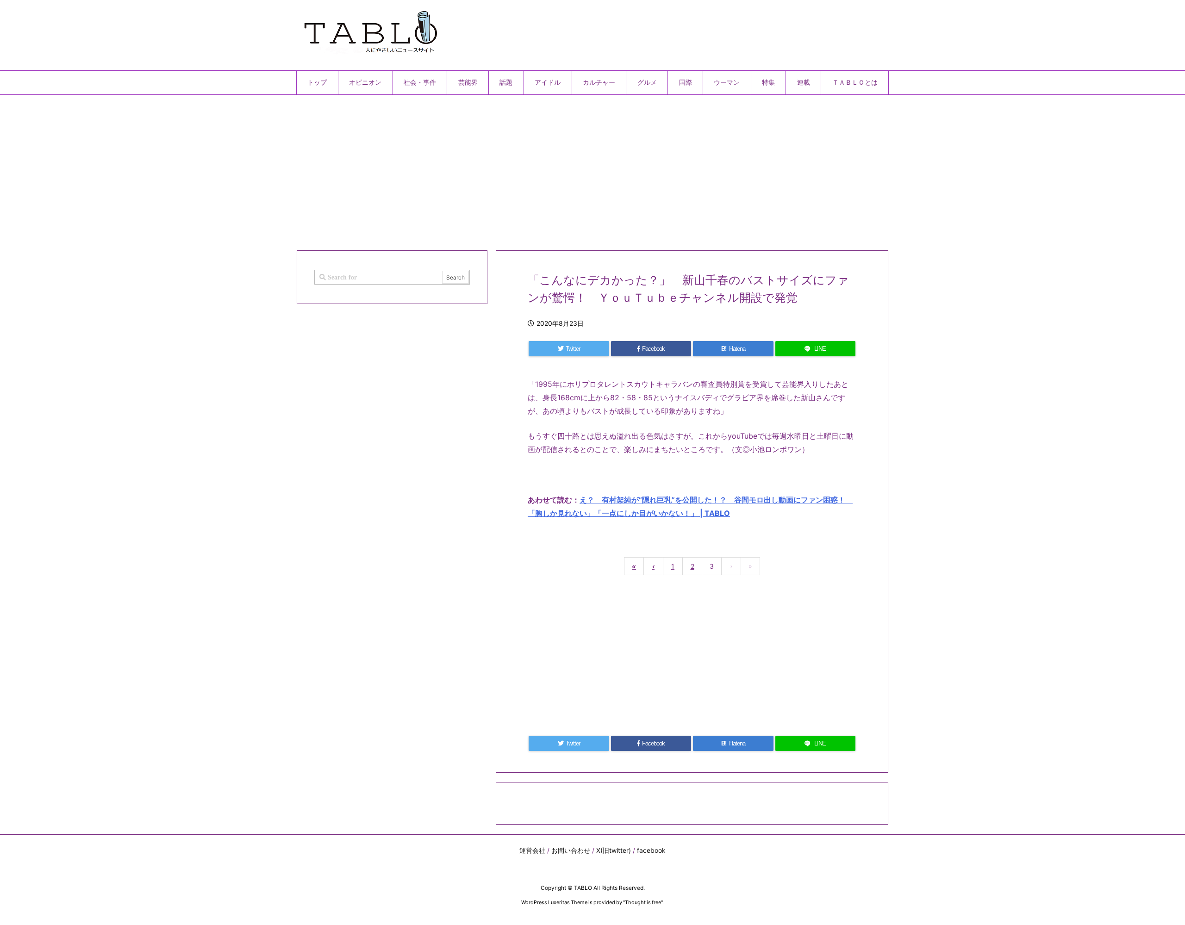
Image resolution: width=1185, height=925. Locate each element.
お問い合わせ (570, 850)
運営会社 (532, 850)
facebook (651, 850)
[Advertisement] (574, 169)
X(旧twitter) (613, 850)
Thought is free (643, 902)
